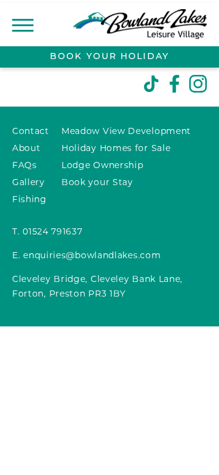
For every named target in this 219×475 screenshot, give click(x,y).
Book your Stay (97, 183)
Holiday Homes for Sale (115, 148)
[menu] (22, 24)
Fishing (29, 200)
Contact (30, 131)
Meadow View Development (126, 131)
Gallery (28, 183)
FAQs (24, 166)
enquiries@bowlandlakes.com (92, 256)
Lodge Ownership (102, 166)
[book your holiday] (109, 57)
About (26, 148)
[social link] (151, 84)
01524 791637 (52, 232)
